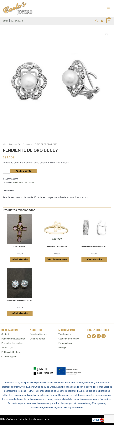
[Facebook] (89, 336)
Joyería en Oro (15, 144)
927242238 (17, 20)
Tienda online (64, 334)
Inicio (5, 144)
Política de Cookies (10, 352)
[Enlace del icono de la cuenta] (102, 21)
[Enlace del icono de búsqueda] (96, 20)
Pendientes (27, 144)
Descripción (8, 190)
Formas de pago (66, 343)
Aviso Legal (7, 347)
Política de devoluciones (13, 338)
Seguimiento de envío (69, 338)
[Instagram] (99, 336)
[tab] (8, 190)
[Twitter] (94, 336)
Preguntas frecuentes (12, 343)
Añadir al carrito (23, 171)
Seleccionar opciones (57, 259)
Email (5, 20)
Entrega (62, 347)
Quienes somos (37, 338)
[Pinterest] (103, 336)
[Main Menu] (108, 8)
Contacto (5, 334)
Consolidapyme (9, 356)
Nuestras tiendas (38, 334)
